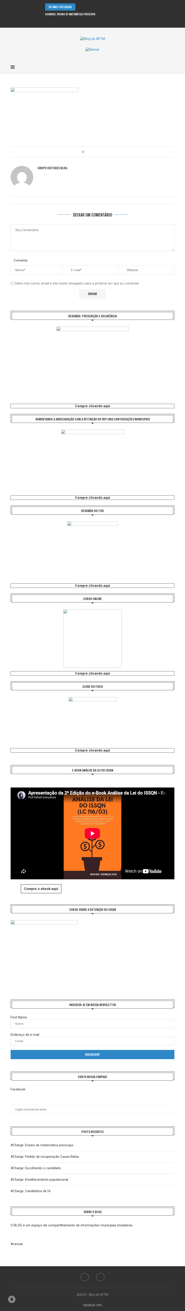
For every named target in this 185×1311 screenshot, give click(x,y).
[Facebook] (89, 21)
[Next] (85, 7)
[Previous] (79, 7)
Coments (21, 260)
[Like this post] (86, 152)
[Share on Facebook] (91, 152)
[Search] (172, 67)
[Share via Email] (100, 152)
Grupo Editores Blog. (53, 168)
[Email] (96, 21)
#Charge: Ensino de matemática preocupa (70, 14)
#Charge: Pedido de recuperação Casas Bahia (45, 1157)
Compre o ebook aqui (41, 889)
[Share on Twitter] (95, 152)
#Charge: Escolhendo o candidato (36, 1168)
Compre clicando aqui (92, 406)
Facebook (18, 1089)
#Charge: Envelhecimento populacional (39, 1180)
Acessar (17, 1244)
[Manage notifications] (11, 1299)
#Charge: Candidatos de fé (31, 1191)
